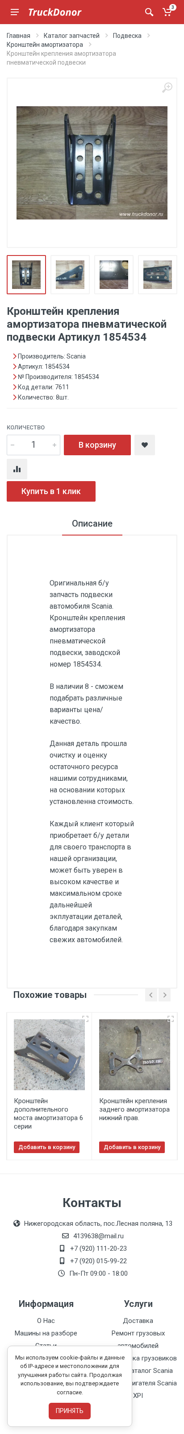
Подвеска (127, 35)
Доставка (138, 1321)
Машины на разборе (46, 1333)
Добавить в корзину (46, 1147)
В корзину (97, 444)
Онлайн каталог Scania (138, 1371)
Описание (92, 523)
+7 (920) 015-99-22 (98, 1261)
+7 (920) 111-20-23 (98, 1248)
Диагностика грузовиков (138, 1358)
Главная (18, 35)
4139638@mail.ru (98, 1236)
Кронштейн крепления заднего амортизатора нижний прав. (134, 1109)
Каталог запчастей (72, 35)
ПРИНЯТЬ (70, 1410)
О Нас (46, 1321)
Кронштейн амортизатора (45, 44)
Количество (26, 427)
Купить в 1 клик (51, 491)
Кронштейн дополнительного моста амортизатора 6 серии (48, 1113)
